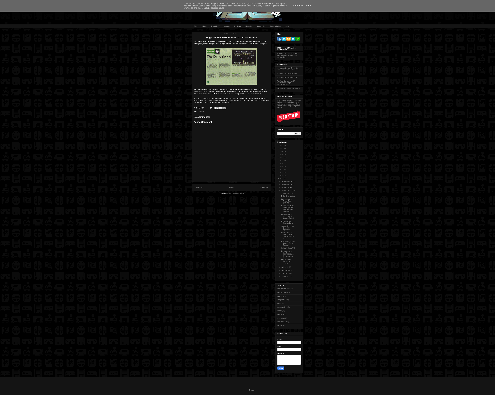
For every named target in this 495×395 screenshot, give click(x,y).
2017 (282, 161)
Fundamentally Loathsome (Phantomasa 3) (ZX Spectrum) (287, 254)
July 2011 (285, 267)
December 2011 (287, 181)
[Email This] (215, 108)
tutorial (279, 325)
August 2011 (286, 193)
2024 (282, 146)
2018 (282, 158)
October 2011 (286, 187)
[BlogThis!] (217, 108)
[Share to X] (220, 108)
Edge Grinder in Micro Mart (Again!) (286, 201)
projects (201, 111)
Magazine (248, 26)
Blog (195, 26)
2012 (282, 176)
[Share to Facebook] (222, 108)
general (280, 303)
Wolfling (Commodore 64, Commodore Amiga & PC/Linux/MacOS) (286, 83)
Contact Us (261, 26)
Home (231, 187)
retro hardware (282, 322)
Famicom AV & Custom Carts (287, 222)
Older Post (265, 187)
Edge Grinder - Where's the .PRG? (286, 261)
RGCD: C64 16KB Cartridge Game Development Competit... (287, 208)
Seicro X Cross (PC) (288, 248)
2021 (282, 149)
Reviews (237, 26)
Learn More (298, 6)
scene (279, 311)
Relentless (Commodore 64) (287, 77)
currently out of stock (201, 92)
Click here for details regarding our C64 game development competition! (288, 55)
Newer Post (198, 187)
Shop (287, 26)
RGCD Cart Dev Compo (226, 94)
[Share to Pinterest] (225, 108)
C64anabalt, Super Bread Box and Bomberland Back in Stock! (288, 69)
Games (227, 26)
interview (280, 314)
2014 (282, 170)
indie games (281, 292)
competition (281, 300)
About (204, 26)
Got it (308, 6)
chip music (281, 318)
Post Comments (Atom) (236, 194)
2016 (282, 164)
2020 (282, 151)
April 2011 (285, 276)
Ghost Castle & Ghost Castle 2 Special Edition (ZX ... (287, 235)
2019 (282, 155)
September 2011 (288, 190)
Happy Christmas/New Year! (287, 74)
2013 (282, 173)
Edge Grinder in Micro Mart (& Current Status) (287, 216)
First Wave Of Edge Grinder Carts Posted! (288, 243)
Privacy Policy (275, 26)
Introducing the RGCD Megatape (288, 88)
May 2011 (285, 273)
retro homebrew (282, 289)
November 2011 (287, 184)
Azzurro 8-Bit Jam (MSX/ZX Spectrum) (287, 228)
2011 (282, 179)
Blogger (251, 390)
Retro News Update (288, 196)
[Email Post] (211, 108)
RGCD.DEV (215, 26)
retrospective (281, 307)
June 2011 (285, 270)
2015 (282, 167)
